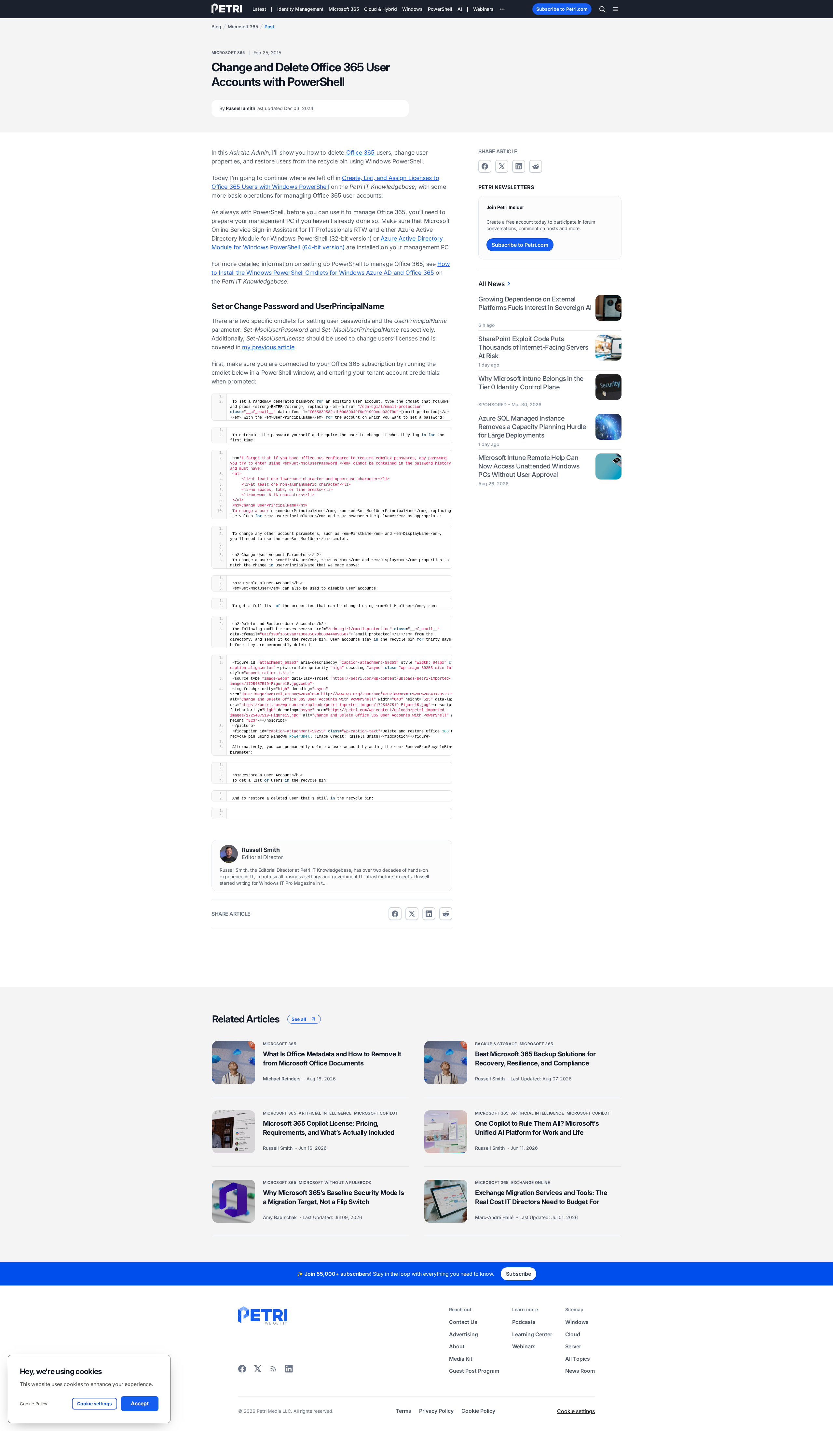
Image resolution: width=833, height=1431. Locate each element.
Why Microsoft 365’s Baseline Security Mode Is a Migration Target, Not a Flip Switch (333, 1197)
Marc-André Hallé (495, 1217)
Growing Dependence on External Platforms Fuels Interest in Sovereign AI (535, 303)
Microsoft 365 (243, 26)
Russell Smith (266, 108)
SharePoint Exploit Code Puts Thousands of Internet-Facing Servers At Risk (533, 347)
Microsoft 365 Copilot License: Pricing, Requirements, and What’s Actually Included (328, 1127)
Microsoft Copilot (376, 1113)
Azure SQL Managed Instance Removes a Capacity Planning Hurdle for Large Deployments (532, 426)
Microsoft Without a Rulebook (335, 1182)
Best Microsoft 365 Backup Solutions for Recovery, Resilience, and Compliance (535, 1058)
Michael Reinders (282, 1078)
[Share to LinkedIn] (289, 1371)
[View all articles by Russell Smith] (229, 854)
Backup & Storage (496, 1043)
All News (491, 284)
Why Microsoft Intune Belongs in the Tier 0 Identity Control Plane (530, 382)
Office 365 (360, 152)
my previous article (268, 347)
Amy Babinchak (280, 1217)
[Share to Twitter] (411, 913)
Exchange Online (530, 1182)
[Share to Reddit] (445, 913)
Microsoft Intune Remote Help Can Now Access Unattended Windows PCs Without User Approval (528, 466)
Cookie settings (576, 1411)
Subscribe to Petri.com (562, 9)
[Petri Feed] (273, 1371)
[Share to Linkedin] (428, 913)
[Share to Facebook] (395, 913)
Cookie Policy (33, 1403)
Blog (216, 26)
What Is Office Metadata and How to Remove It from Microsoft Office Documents (332, 1058)
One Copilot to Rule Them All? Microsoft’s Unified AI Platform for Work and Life (537, 1127)
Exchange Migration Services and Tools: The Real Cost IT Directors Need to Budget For (541, 1197)
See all (299, 1019)
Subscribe (518, 1274)
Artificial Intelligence (325, 1113)
